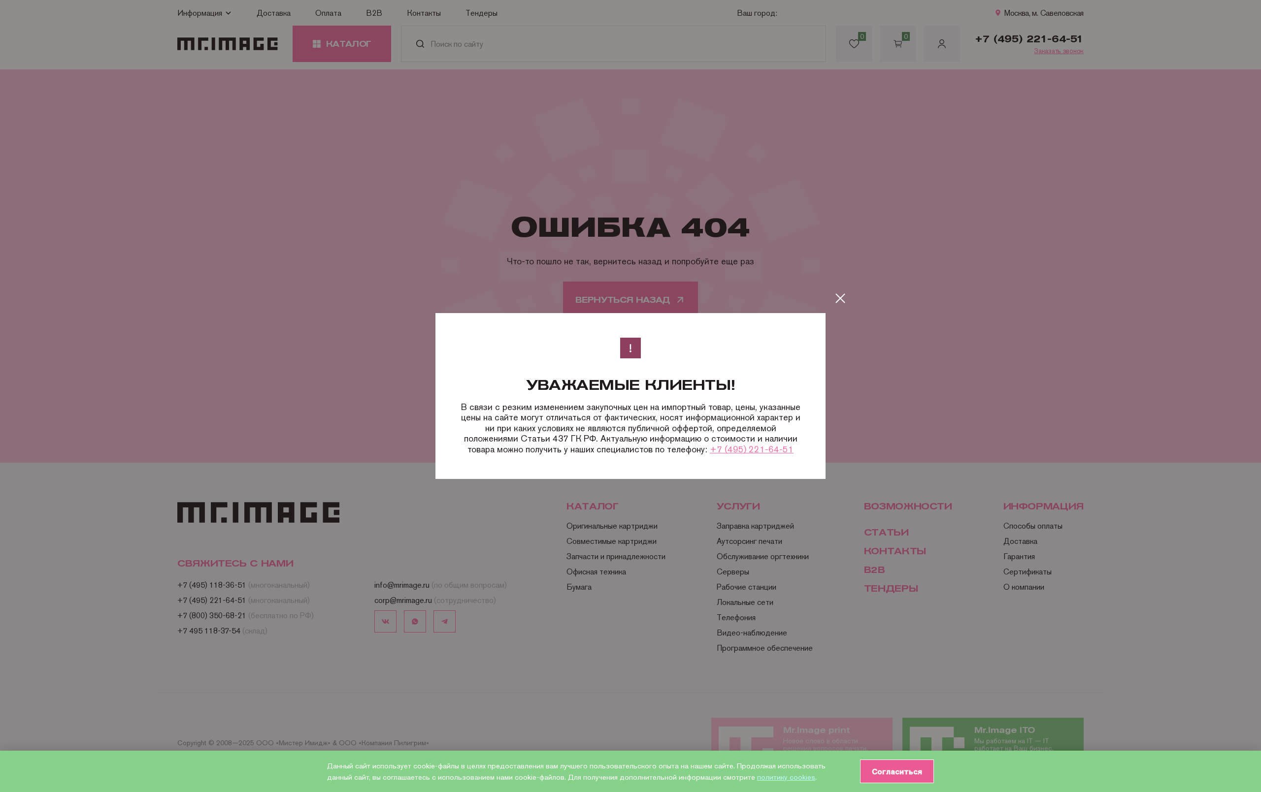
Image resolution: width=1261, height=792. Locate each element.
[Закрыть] (840, 298)
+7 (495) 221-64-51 (752, 449)
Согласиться (897, 771)
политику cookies (786, 777)
